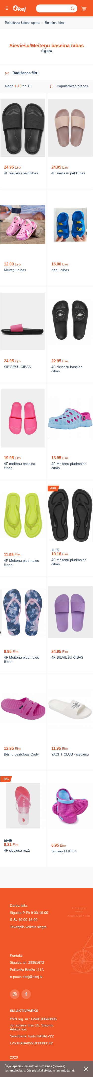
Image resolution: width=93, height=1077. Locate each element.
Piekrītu (86, 1069)
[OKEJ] (19, 8)
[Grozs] (84, 7)
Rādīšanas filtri (25, 73)
